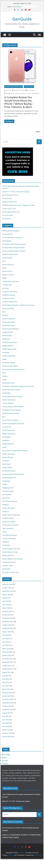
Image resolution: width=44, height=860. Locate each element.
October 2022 (6, 625)
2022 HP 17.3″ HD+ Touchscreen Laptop (15, 192)
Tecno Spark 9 (17, 7)
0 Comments (31, 90)
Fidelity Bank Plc (7, 346)
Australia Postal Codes (9, 254)
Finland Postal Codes (9, 349)
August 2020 (6, 713)
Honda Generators (8, 383)
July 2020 (5, 716)
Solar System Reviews (9, 501)
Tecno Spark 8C (7, 215)
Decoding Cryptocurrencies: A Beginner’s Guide (18, 205)
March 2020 (6, 730)
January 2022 (6, 655)
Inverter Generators (9, 400)
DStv (3, 312)
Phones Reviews (29, 86)
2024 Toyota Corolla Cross (11, 212)
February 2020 (7, 733)
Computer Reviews (8, 295)
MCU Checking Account (10, 195)
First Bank (5, 352)
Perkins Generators (8, 454)
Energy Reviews (7, 332)
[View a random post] (39, 34)
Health (4, 379)
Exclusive (8, 90)
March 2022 (6, 649)
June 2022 (5, 638)
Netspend (5, 440)
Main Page (6, 754)
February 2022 (7, 652)
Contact (5, 760)
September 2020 (8, 709)
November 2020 (7, 703)
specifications (35, 93)
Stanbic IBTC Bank (8, 508)
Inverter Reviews (8, 403)
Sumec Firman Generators (11, 515)
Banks (4, 268)
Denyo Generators (8, 308)
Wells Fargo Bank (8, 555)
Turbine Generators (9, 538)
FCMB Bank (6, 339)
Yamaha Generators (9, 562)
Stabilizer (5, 505)
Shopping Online (8, 488)
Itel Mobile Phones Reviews (11, 410)
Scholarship (6, 481)
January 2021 (6, 696)
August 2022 (6, 632)
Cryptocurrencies (8, 298)
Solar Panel (6, 498)
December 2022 (7, 618)
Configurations (10, 93)
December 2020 (7, 699)
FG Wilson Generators (9, 342)
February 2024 (7, 584)
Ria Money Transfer (9, 471)
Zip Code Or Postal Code (10, 572)
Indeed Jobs (6, 393)
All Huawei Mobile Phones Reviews (14, 244)
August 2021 (6, 672)
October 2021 (6, 665)
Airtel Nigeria (6, 241)
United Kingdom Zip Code (11, 549)
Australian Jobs (7, 258)
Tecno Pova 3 (6, 219)
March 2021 (6, 689)
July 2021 (5, 676)
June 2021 (5, 679)
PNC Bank (5, 461)
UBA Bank (5, 542)
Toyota (4, 532)
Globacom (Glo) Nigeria (10, 366)
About (4, 757)
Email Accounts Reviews (10, 329)
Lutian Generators (8, 430)
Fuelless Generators (9, 356)
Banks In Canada (8, 275)
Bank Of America (8, 264)
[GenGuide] (4, 34)
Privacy (4, 763)
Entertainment (7, 336)
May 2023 (5, 601)
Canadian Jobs (7, 285)
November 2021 (7, 662)
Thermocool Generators (10, 525)
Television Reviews (8, 522)
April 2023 (5, 605)
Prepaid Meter (7, 467)
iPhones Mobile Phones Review (13, 86)
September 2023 (8, 591)
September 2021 (8, 669)
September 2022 (8, 628)
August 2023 (6, 594)
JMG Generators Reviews (10, 413)
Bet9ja (4, 278)
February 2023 (7, 611)
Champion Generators (9, 292)
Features (17, 93)
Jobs (3, 417)
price (29, 93)
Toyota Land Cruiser (9, 209)
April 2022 (5, 645)
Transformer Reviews (9, 535)
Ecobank (5, 315)
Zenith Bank (6, 569)
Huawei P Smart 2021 (9, 202)
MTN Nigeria (6, 437)
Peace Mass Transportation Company (15, 451)
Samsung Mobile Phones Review (13, 474)
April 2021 (5, 686)
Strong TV (5, 511)
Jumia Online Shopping (10, 420)
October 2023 (6, 588)
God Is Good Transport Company (13, 369)
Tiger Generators (8, 528)
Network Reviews (8, 444)
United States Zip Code (10, 552)
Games (4, 359)
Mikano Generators (8, 434)
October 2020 (6, 706)
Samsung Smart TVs (9, 478)
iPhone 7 (24, 93)
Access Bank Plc (7, 234)
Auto (3, 261)
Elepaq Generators (8, 325)
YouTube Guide (7, 566)
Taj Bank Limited (8, 518)
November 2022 (7, 622)
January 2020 (6, 737)
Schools (4, 484)
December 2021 (7, 659)
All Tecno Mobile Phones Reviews (13, 251)
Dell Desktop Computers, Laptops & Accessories (18, 305)
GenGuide (22, 19)
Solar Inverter (7, 494)
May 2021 (5, 682)
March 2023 (6, 608)
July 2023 (5, 598)
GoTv (4, 373)
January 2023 (6, 615)
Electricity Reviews (8, 319)
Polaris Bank (6, 464)
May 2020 (5, 723)
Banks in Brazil (7, 271)
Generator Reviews (8, 363)
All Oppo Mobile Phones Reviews (13, 248)
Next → (39, 131)
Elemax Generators (8, 322)
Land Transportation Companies (13, 423)
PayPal (4, 447)
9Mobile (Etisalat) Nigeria (10, 231)
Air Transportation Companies (12, 237)
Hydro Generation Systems (11, 390)
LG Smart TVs (6, 427)
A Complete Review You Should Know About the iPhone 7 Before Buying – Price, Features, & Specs (18, 102)
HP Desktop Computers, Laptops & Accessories (18, 386)
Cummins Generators (9, 302)
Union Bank (6, 545)
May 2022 (5, 642)
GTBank (4, 376)
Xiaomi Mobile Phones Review (12, 559)
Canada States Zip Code (10, 281)
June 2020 (5, 720)
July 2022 (5, 635)
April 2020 (5, 726)
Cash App (5, 288)
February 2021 (7, 693)
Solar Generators (8, 491)
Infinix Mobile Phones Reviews (12, 396)
